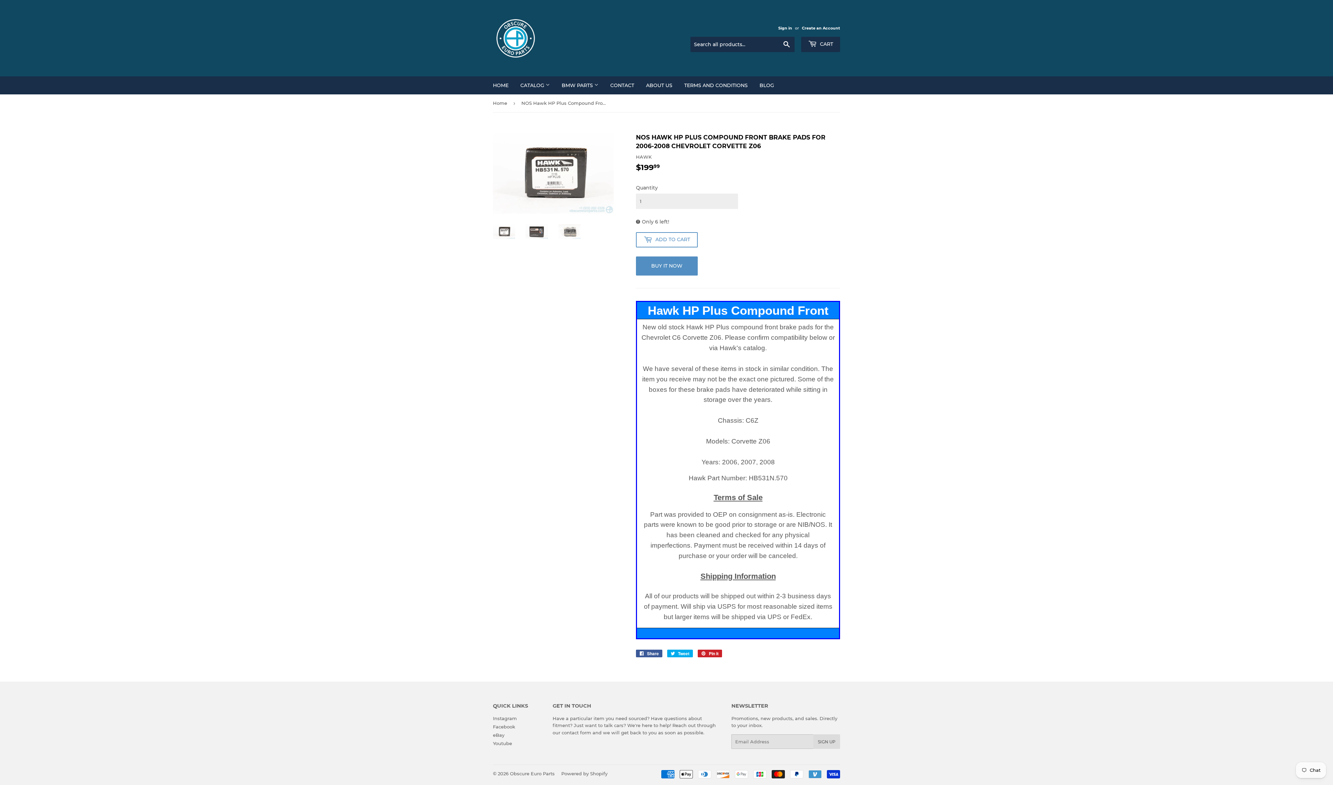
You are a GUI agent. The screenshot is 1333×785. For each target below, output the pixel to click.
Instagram (505, 718)
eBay (498, 735)
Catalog (533, 85)
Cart (826, 44)
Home (501, 85)
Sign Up (827, 741)
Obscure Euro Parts (532, 773)
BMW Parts (578, 85)
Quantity (647, 188)
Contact (622, 85)
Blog (767, 85)
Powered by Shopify (584, 773)
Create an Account (821, 28)
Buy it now (666, 266)
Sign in (785, 28)
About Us (659, 85)
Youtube (502, 743)
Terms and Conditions (716, 85)
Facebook (504, 726)
